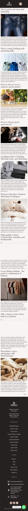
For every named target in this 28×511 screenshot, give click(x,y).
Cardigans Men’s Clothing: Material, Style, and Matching (14, 157)
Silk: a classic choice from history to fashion (12, 315)
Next (25, 394)
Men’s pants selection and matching (12, 10)
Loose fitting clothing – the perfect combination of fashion (13, 273)
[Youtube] (17, 503)
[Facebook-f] (11, 503)
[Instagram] (14, 503)
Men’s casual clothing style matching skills (13, 49)
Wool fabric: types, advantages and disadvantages (9, 353)
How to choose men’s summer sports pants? (11, 85)
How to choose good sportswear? (10, 123)
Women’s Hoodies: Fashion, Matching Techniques (13, 195)
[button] (20, 3)
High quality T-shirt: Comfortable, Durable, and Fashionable (13, 237)
